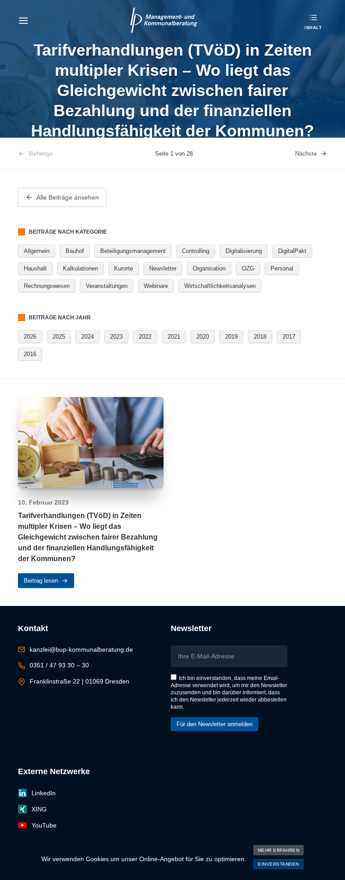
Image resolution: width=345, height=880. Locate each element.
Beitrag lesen (41, 580)
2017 (289, 336)
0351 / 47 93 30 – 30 (59, 665)
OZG (248, 268)
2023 (116, 336)
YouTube (44, 825)
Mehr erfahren (279, 850)
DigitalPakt (292, 251)
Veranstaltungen (107, 286)
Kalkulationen (80, 268)
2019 (231, 336)
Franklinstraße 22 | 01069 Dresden (79, 681)
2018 (260, 336)
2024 (87, 336)
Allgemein (36, 251)
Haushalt (35, 268)
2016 (30, 354)
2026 (30, 336)
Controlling (195, 251)
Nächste (306, 153)
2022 (145, 336)
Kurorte (123, 268)
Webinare (156, 286)
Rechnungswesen (47, 286)
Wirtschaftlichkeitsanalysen (220, 286)
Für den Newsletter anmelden (214, 724)
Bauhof (75, 251)
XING (39, 809)
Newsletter (163, 268)
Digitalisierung (244, 251)
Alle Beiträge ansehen (67, 197)
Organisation (209, 268)
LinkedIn (43, 793)
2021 (174, 336)
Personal (281, 268)
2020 (202, 336)
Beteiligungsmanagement (133, 251)
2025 (59, 336)
